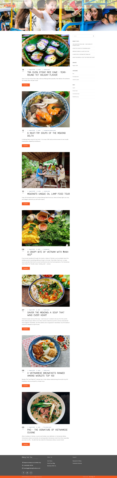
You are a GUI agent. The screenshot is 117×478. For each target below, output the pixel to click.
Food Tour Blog (51, 463)
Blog (93, 6)
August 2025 (75, 65)
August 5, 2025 (32, 427)
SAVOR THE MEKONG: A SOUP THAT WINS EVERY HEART (45, 314)
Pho (44, 427)
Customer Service (77, 463)
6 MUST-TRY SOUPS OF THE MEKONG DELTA (46, 134)
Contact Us (100, 6)
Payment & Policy (77, 461)
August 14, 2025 (32, 69)
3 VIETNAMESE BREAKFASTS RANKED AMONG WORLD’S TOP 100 (46, 374)
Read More (26, 84)
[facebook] (100, 1)
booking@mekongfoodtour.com (20, 1)
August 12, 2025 (32, 130)
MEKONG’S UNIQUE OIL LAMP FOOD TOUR (48, 193)
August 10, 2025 (32, 191)
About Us (70, 6)
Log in (74, 87)
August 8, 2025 (32, 249)
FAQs (88, 6)
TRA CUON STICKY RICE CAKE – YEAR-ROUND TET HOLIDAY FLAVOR (46, 73)
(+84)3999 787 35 (7, 1)
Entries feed (75, 90)
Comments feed (76, 93)
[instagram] (30, 472)
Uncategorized (46, 130)
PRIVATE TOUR (109, 5)
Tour (77, 6)
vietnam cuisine (47, 69)
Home (64, 6)
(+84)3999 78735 (28, 465)
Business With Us (51, 466)
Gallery (82, 6)
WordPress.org (75, 96)
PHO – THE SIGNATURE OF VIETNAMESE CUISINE (47, 431)
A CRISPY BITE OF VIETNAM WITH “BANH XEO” (47, 253)
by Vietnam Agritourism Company (30, 458)
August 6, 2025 (32, 370)
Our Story (49, 461)
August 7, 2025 (32, 309)
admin (39, 69)
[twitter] (102, 1)
